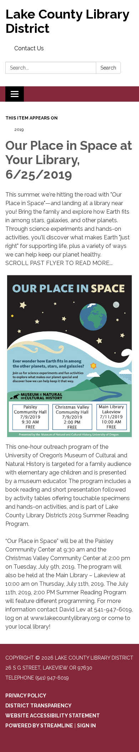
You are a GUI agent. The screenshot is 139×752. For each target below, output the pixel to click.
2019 (19, 129)
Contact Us (29, 48)
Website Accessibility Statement (52, 715)
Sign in (86, 725)
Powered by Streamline (39, 725)
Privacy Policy (25, 695)
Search (108, 68)
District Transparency (38, 705)
